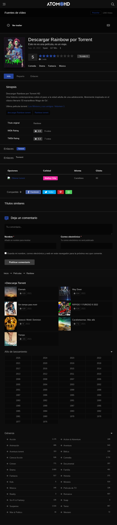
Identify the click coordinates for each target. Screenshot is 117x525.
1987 (72, 406)
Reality (13, 494)
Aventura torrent (17, 451)
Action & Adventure (72, 439)
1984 (45, 411)
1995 (72, 395)
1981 (18, 416)
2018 (99, 363)
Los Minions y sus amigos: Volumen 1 (46, 106)
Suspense (14, 506)
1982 (99, 411)
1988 (45, 406)
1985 (18, 411)
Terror (66, 506)
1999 (72, 390)
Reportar (95, 13)
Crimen (13, 464)
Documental (69, 464)
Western (67, 512)
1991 (72, 400)
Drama (42, 66)
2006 (99, 379)
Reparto (20, 76)
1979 (72, 416)
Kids (12, 482)
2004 (45, 384)
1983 (72, 411)
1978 (99, 416)
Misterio (67, 482)
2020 (45, 363)
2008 (45, 379)
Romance (68, 494)
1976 (45, 422)
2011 (72, 374)
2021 (18, 363)
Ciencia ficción (16, 458)
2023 (72, 358)
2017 (18, 368)
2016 (45, 368)
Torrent (21, 149)
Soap (66, 500)
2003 (72, 384)
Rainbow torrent (41, 112)
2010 (99, 374)
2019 (72, 363)
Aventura (67, 445)
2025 (18, 358)
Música (62, 66)
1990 (99, 400)
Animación (14, 445)
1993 (18, 400)
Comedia (32, 66)
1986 (99, 406)
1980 (45, 416)
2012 (45, 374)
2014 (99, 368)
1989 (18, 406)
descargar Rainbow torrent (19, 112)
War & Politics (16, 512)
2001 (18, 390)
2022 (99, 358)
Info (9, 76)
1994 (99, 395)
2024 (45, 358)
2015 (72, 368)
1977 (18, 422)
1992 (45, 400)
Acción (13, 439)
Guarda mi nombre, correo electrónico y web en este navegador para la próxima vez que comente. (55, 253)
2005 (18, 384)
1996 (45, 395)
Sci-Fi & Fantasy (17, 500)
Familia (67, 470)
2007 (72, 379)
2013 (18, 374)
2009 (18, 379)
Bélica (66, 451)
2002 (99, 384)
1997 (18, 395)
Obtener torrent (18, 178)
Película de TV (70, 488)
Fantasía (52, 66)
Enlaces (34, 76)
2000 (45, 390)
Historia (67, 476)
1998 (99, 390)
